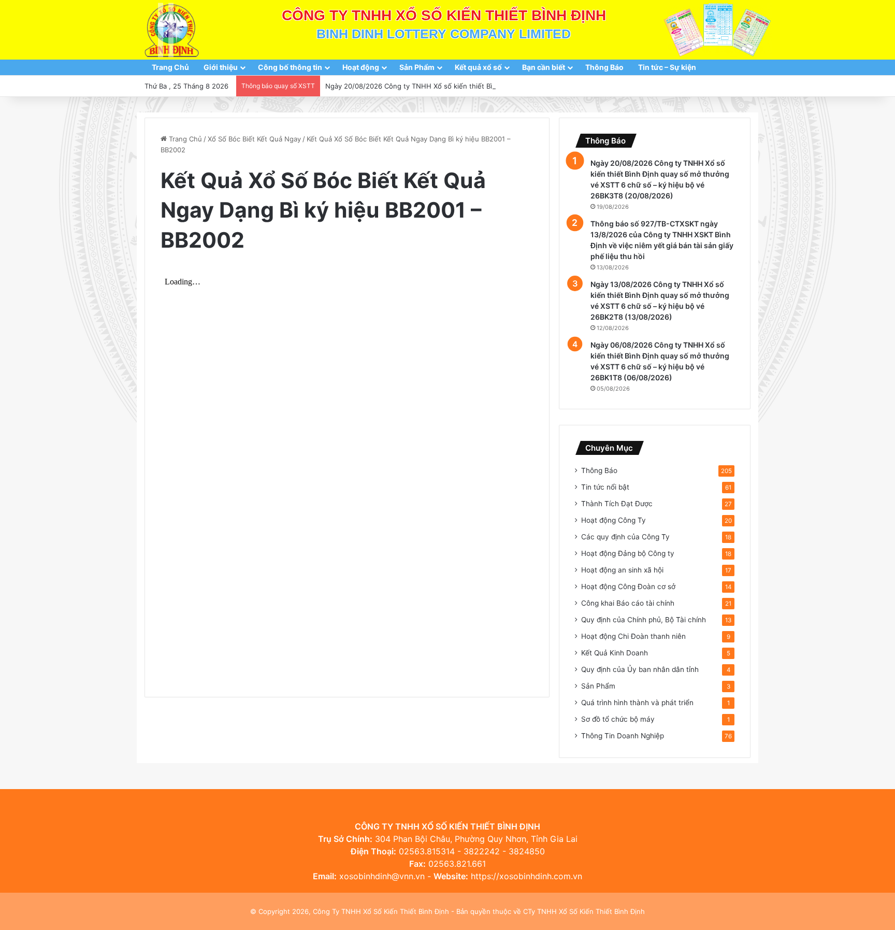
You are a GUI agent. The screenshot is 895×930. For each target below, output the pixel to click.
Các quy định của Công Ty (625, 537)
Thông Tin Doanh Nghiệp (622, 736)
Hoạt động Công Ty (613, 520)
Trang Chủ (170, 67)
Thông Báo (604, 67)
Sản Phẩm (417, 67)
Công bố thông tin (290, 67)
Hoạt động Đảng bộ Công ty (627, 553)
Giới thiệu (221, 67)
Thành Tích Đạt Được (617, 503)
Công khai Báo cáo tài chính (627, 603)
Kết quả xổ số (478, 67)
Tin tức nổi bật (605, 487)
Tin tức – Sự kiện (667, 67)
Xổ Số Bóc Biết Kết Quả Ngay (254, 139)
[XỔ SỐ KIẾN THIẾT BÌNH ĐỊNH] (172, 30)
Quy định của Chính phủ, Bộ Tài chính (643, 620)
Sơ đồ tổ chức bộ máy (618, 719)
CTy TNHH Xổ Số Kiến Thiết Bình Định (584, 911)
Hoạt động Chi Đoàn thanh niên (633, 636)
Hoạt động (360, 67)
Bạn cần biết (543, 67)
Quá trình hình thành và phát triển (637, 702)
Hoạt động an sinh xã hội (622, 570)
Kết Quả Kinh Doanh (614, 653)
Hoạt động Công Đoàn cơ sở (628, 586)
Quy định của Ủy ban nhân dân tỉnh (640, 669)
